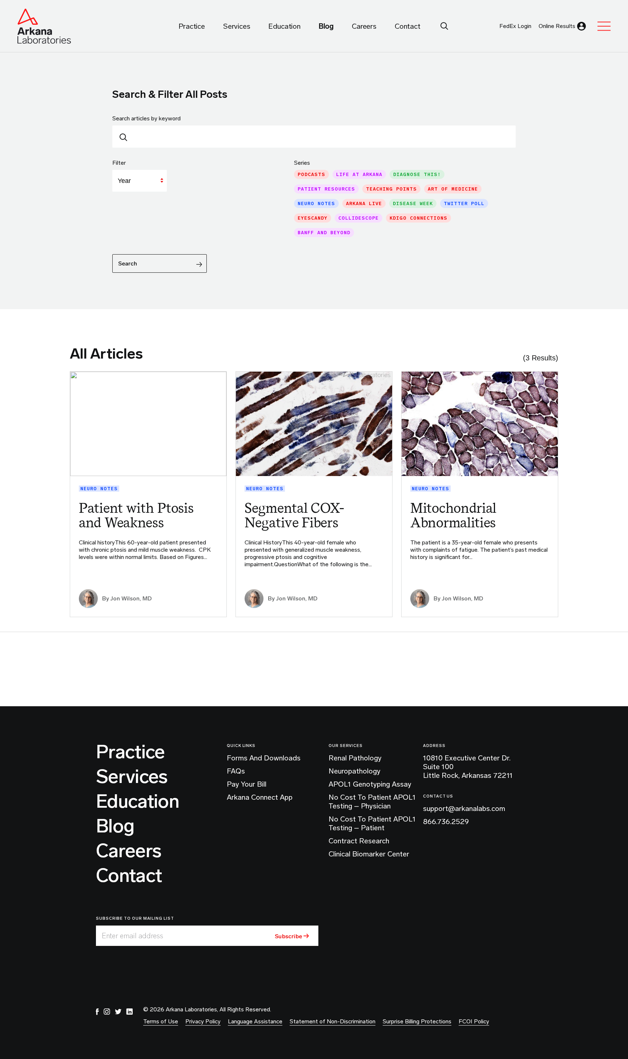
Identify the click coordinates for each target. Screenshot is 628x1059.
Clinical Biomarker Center (369, 854)
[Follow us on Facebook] (97, 1011)
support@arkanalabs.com (464, 808)
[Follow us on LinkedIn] (129, 1011)
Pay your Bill (246, 784)
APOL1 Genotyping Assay (370, 784)
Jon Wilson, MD (131, 598)
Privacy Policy (203, 1021)
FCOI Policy (474, 1021)
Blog (115, 826)
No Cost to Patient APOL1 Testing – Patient (372, 823)
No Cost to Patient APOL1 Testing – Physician (372, 801)
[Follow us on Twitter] (118, 1011)
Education (137, 801)
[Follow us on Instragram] (106, 1011)
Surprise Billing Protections (417, 1021)
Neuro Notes (99, 488)
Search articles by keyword (146, 118)
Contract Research (359, 840)
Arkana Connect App (260, 797)
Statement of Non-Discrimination (332, 1021)
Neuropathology (355, 771)
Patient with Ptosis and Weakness (136, 515)
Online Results (557, 26)
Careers (128, 851)
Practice (130, 752)
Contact (129, 875)
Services (132, 776)
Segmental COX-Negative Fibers (295, 515)
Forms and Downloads (264, 758)
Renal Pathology (355, 758)
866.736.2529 (446, 821)
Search (127, 263)
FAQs (236, 771)
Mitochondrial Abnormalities (453, 515)
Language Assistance (255, 1021)
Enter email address (132, 935)
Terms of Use (160, 1021)
